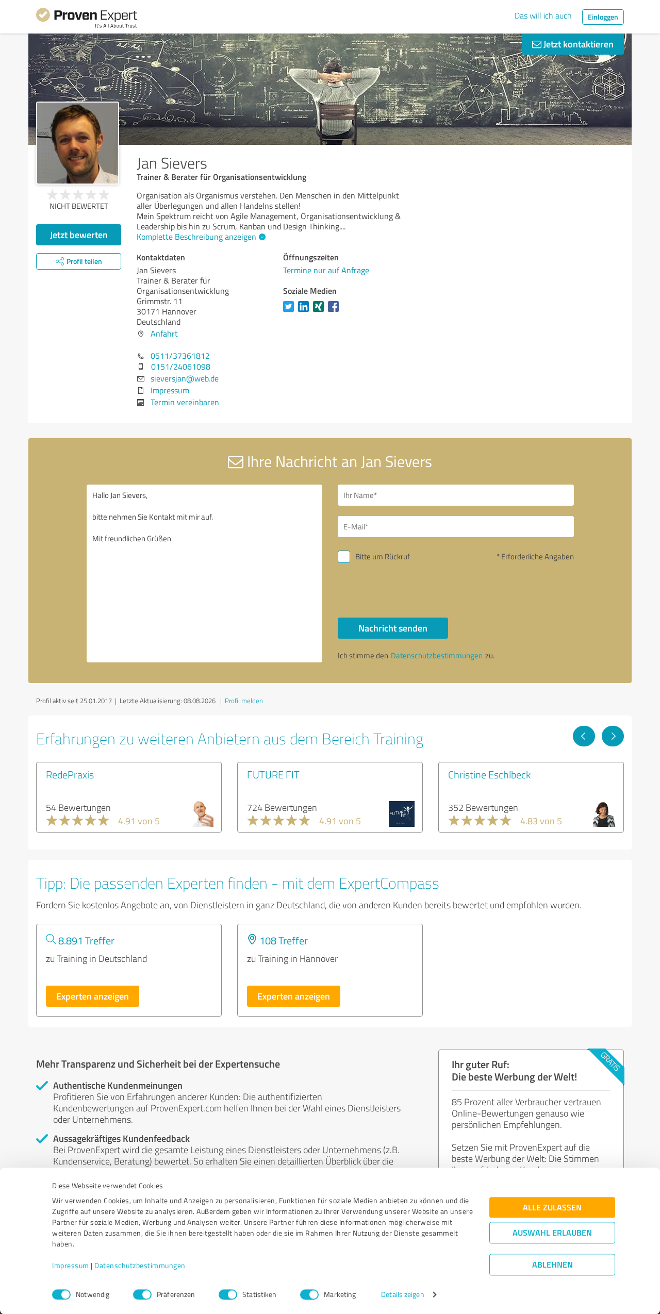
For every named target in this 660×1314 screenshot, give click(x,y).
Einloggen (603, 17)
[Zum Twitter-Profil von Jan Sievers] (290, 311)
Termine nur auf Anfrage (326, 270)
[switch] (142, 1294)
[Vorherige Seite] (584, 736)
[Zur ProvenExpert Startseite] (86, 19)
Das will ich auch (543, 15)
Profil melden (244, 700)
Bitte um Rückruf (382, 556)
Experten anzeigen (92, 996)
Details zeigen (402, 1295)
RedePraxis (70, 774)
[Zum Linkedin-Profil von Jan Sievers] (305, 311)
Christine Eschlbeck (489, 774)
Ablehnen (552, 1265)
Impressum (70, 1266)
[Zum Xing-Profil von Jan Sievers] (320, 311)
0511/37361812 (180, 355)
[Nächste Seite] (613, 736)
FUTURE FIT (273, 774)
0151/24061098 (180, 366)
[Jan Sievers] (77, 143)
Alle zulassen (552, 1207)
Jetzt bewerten (79, 234)
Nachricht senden (392, 628)
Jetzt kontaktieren (577, 44)
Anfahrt (164, 333)
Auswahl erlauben (552, 1233)
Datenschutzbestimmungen (140, 1266)
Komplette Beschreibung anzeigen (196, 236)
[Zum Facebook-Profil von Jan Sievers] (335, 311)
